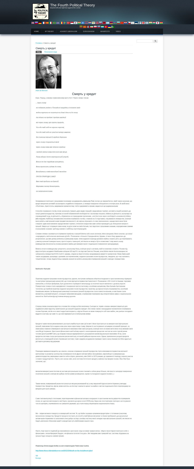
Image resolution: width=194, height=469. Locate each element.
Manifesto (105, 31)
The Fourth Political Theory (72, 5)
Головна (39, 43)
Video (118, 31)
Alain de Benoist (41, 90)
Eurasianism (88, 31)
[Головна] (40, 19)
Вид (39, 52)
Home (36, 31)
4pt (37, 456)
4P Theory (49, 31)
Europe (38, 458)
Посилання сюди (50, 52)
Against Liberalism (68, 31)
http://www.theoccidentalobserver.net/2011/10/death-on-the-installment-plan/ (64, 451)
